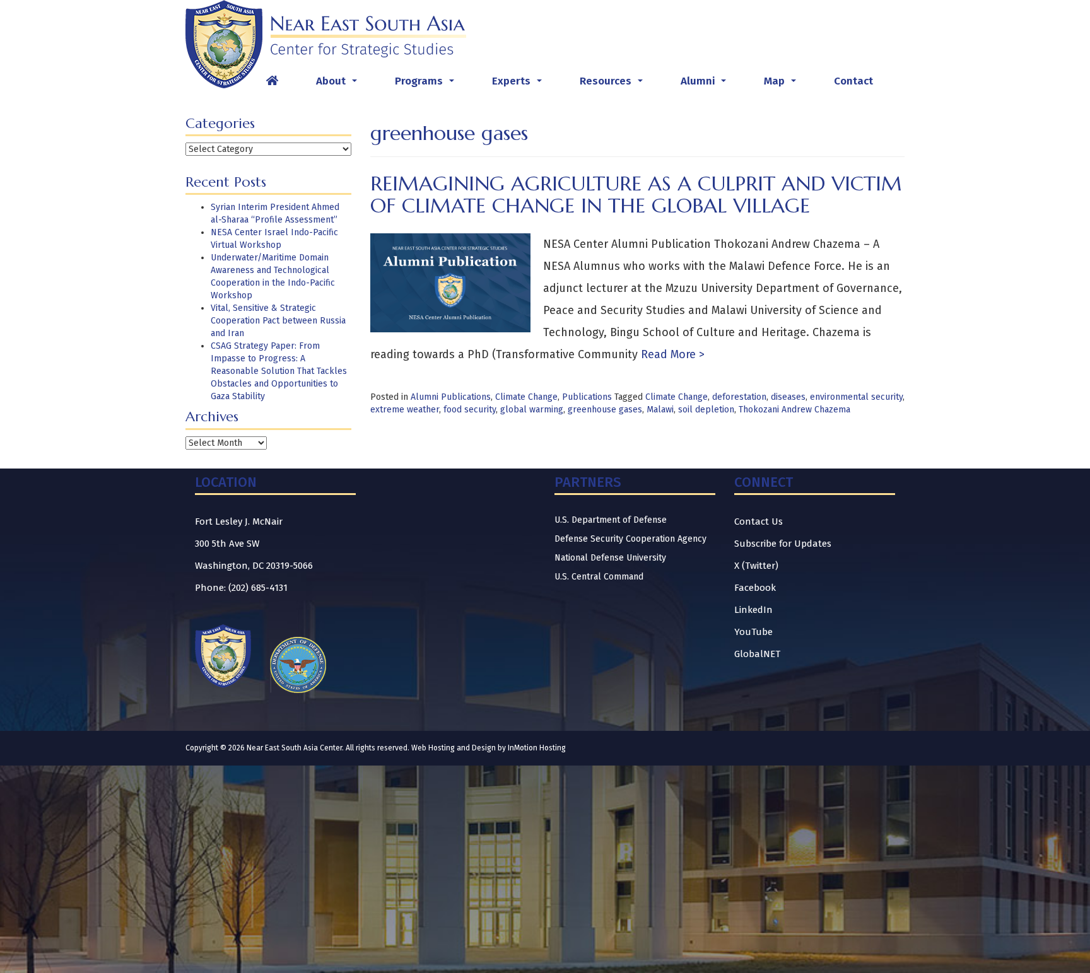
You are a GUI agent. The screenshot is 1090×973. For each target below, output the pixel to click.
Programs (427, 84)
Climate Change (526, 397)
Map (782, 84)
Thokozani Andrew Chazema (794, 409)
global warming (531, 409)
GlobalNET (757, 654)
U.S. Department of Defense (610, 520)
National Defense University (610, 557)
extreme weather (404, 409)
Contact (853, 81)
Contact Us (758, 521)
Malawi (660, 409)
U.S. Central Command (598, 576)
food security (469, 409)
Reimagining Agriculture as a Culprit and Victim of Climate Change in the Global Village (636, 194)
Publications (587, 397)
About (339, 84)
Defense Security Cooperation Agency (630, 538)
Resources (614, 84)
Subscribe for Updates (782, 543)
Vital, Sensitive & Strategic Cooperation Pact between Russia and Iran (278, 321)
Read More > (671, 354)
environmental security (856, 397)
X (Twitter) (756, 565)
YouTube (753, 632)
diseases (788, 397)
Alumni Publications (451, 397)
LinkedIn (753, 609)
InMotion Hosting (537, 747)
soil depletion (706, 409)
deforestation (739, 397)
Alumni (706, 84)
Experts (519, 84)
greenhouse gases (605, 409)
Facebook (755, 587)
